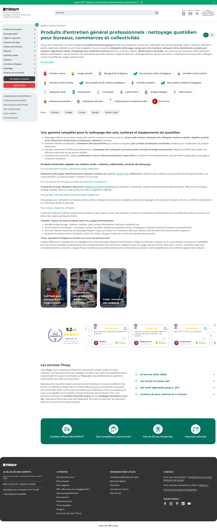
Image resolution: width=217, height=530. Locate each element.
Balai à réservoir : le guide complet (19, 476)
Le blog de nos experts (15, 100)
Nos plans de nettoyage (16, 105)
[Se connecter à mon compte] (197, 13)
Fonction (55, 112)
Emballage (8, 68)
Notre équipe (63, 481)
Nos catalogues (12, 109)
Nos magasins (11, 118)
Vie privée (114, 485)
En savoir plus (47, 62)
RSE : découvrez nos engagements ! (73, 489)
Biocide (95, 112)
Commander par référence (17, 96)
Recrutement (63, 497)
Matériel (7, 51)
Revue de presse (64, 501)
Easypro (60, 509)
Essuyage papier (11, 33)
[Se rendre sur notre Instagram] (171, 503)
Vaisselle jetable (11, 55)
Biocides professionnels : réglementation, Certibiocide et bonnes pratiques (22, 491)
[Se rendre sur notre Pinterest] (177, 503)
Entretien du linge (12, 42)
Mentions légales (118, 481)
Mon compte (10, 113)
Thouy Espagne (64, 505)
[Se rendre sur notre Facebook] (165, 503)
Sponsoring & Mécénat (67, 493)
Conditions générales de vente (124, 477)
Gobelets (8, 59)
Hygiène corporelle (12, 38)
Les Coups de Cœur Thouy (69, 513)
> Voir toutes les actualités (14, 494)
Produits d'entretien (13, 29)
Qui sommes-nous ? (66, 477)
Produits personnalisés (14, 72)
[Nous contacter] (190, 13)
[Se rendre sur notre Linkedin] (183, 503)
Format (82, 112)
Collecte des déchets (13, 46)
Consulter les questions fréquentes (180, 489)
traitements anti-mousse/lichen (100, 186)
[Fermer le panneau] (214, 2)
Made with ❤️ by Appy (108, 525)
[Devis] (183, 13)
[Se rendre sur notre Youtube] (189, 503)
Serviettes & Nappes (13, 64)
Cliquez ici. (204, 485)
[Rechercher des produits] (156, 12)
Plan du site (115, 493)
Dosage (69, 112)
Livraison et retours (119, 489)
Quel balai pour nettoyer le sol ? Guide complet (21, 483)
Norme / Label (111, 112)
